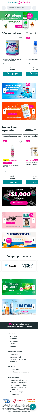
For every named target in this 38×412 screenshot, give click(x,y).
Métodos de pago (16, 392)
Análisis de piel (15, 369)
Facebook (13, 339)
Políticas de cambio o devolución (18, 388)
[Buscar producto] (28, 8)
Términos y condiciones (18, 385)
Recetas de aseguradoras (19, 372)
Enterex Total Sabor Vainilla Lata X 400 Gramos (12, 59)
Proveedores (14, 394)
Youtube (13, 346)
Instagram (14, 341)
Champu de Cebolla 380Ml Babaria (11, 166)
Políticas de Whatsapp (18, 383)
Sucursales (14, 355)
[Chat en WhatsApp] (33, 407)
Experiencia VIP (16, 357)
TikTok (12, 344)
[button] (4, 8)
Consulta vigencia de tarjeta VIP (18, 360)
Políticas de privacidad (18, 380)
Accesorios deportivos (12, 136)
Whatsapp (13, 336)
